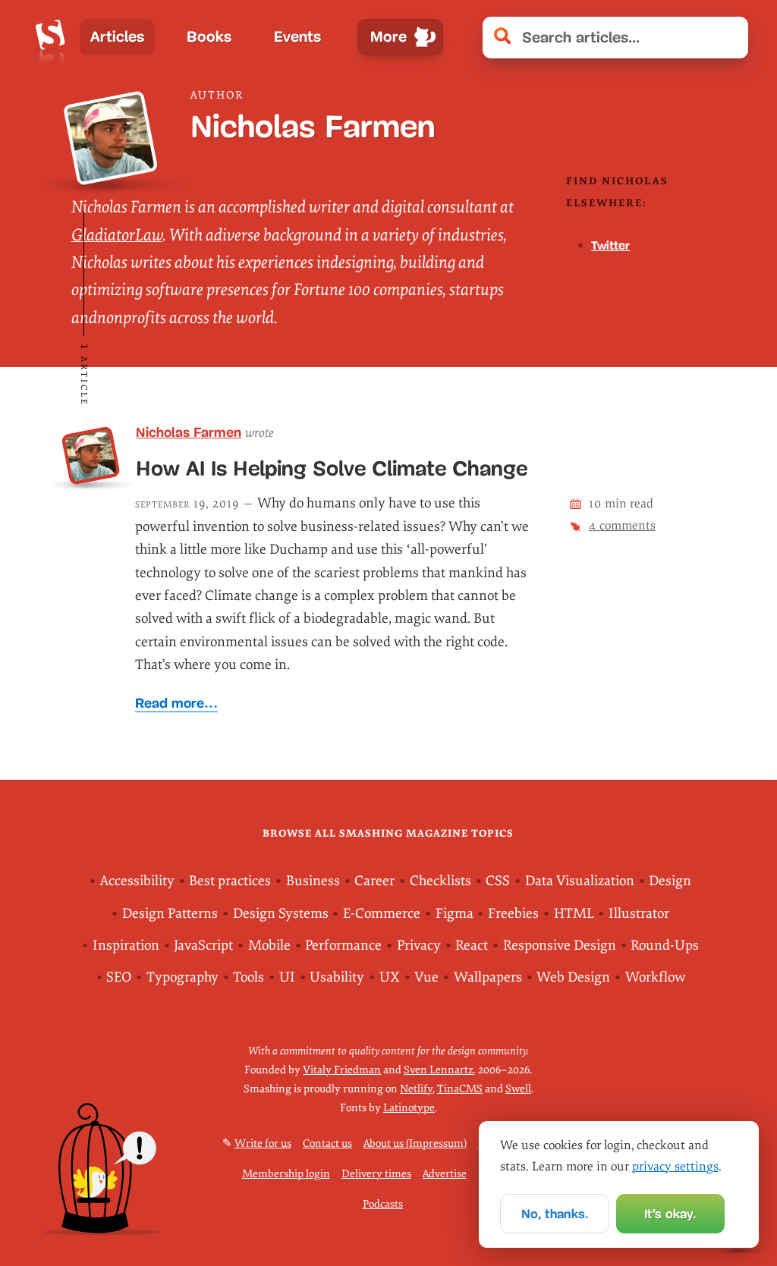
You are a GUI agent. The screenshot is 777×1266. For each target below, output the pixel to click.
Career (374, 881)
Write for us (262, 1143)
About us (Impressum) (415, 1143)
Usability (337, 977)
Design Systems (281, 913)
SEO (118, 977)
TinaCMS (460, 1089)
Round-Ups (665, 945)
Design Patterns (170, 913)
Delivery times (376, 1174)
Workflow (655, 977)
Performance (343, 945)
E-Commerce (381, 913)
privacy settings (675, 1166)
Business (313, 881)
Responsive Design (559, 945)
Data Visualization (579, 881)
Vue (426, 977)
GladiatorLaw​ (116, 235)
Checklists (440, 881)
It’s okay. (670, 1214)
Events (297, 37)
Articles (117, 37)
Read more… (176, 703)
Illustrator (639, 913)
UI (287, 977)
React (471, 945)
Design (670, 881)
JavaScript (203, 945)
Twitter (610, 245)
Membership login (286, 1174)
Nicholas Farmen (188, 432)
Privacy (419, 945)
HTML (574, 913)
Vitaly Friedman (342, 1070)
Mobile (269, 945)
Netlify (416, 1089)
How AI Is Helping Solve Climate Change (331, 468)
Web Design (573, 977)
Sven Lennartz (438, 1070)
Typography (182, 977)
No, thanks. (554, 1214)
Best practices (230, 881)
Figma (454, 913)
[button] (729, 37)
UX (389, 977)
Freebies (513, 913)
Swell (518, 1089)
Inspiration (126, 945)
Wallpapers (488, 977)
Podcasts (383, 1204)
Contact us (327, 1143)
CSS (498, 881)
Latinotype (409, 1108)
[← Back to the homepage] (50, 37)
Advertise (445, 1174)
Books (209, 37)
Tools (248, 977)
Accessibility (137, 881)
